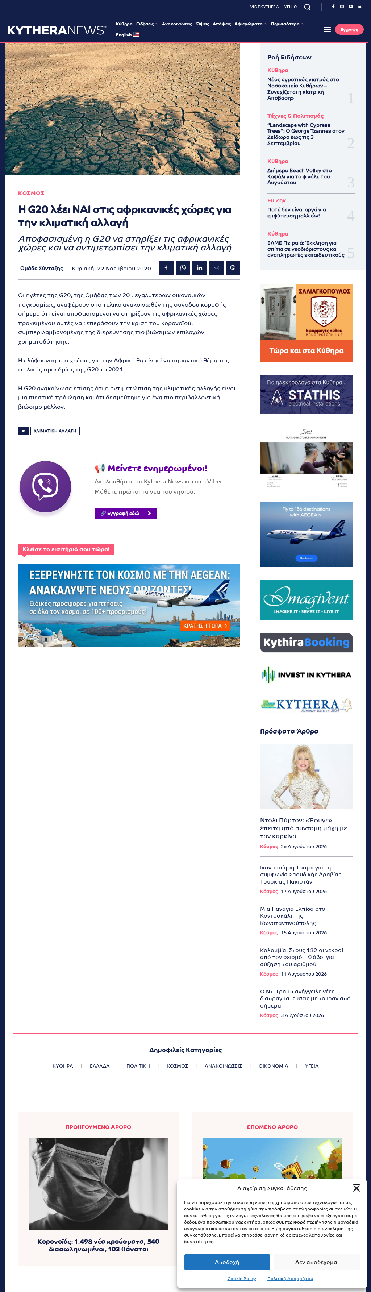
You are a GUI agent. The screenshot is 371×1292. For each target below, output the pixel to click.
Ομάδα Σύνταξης (41, 268)
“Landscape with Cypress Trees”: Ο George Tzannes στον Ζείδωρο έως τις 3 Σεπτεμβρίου (306, 134)
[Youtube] (350, 7)
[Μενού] (327, 29)
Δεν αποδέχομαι (317, 1262)
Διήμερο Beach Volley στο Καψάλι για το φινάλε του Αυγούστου (299, 176)
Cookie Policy (242, 1278)
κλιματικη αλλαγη (55, 431)
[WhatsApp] (183, 268)
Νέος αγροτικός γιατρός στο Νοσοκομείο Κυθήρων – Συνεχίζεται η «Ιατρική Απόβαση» (303, 88)
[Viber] (233, 268)
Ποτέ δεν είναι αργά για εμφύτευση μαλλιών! (296, 213)
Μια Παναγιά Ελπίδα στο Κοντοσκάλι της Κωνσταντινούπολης (292, 916)
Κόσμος (269, 846)
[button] (356, 1188)
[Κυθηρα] (57, 30)
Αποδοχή (227, 1262)
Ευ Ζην (276, 200)
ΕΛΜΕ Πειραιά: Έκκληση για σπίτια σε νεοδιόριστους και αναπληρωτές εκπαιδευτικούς (306, 249)
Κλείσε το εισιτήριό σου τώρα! (65, 549)
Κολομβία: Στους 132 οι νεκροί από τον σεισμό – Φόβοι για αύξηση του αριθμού (301, 957)
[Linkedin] (359, 7)
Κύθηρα (277, 70)
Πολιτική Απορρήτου (290, 1278)
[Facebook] (333, 7)
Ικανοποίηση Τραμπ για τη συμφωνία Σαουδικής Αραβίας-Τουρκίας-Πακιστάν (301, 874)
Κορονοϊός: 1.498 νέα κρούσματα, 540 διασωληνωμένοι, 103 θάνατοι (98, 1245)
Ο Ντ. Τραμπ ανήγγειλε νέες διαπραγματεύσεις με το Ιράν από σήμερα (305, 998)
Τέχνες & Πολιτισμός (295, 116)
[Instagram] (342, 7)
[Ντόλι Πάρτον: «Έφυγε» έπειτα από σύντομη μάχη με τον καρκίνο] (306, 776)
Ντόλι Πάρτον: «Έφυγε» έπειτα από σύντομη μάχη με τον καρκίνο (303, 828)
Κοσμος (31, 193)
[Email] (216, 268)
